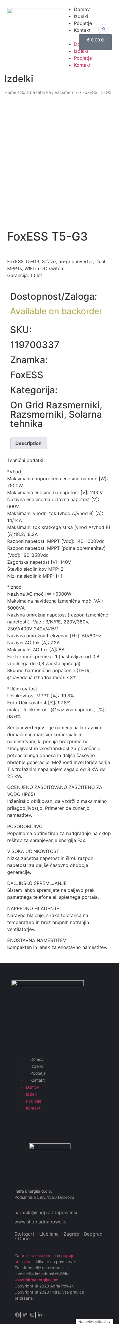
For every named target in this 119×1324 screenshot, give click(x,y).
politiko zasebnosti (38, 1255)
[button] (67, 37)
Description (28, 443)
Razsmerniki (67, 92)
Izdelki (36, 1066)
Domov (37, 1059)
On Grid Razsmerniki (55, 405)
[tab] (28, 443)
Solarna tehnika (35, 92)
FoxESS (26, 375)
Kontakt (37, 1080)
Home (10, 92)
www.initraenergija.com (36, 1279)
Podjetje (38, 1073)
